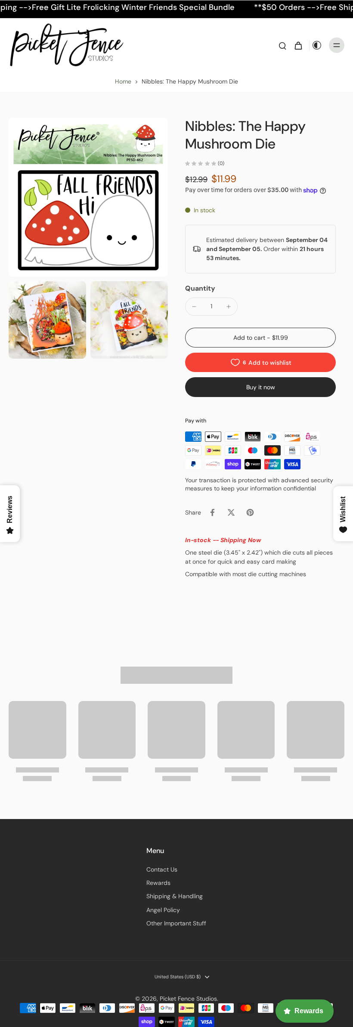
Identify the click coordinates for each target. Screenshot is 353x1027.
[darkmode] (316, 45)
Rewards (158, 883)
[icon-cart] (297, 45)
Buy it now (260, 387)
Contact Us (161, 869)
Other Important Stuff (176, 923)
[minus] (194, 306)
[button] (260, 338)
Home (123, 81)
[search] (282, 45)
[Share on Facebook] (212, 512)
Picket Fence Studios (188, 998)
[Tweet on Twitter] (231, 512)
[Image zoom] (88, 197)
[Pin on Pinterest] (250, 512)
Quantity (200, 288)
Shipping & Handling (174, 896)
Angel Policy (163, 910)
